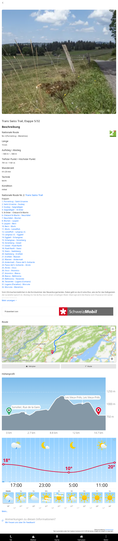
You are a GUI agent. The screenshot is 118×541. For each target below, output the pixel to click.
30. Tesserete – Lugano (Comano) (16, 281)
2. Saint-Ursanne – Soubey (13, 204)
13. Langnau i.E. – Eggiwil (12, 234)
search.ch (8, 361)
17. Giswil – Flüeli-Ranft (12, 245)
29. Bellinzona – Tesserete (13, 279)
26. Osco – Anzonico (10, 270)
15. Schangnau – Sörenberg (14, 240)
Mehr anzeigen (8, 300)
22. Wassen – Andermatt (12, 259)
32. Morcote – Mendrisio (12, 287)
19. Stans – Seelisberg (11, 251)
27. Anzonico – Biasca (11, 273)
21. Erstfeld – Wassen (11, 256)
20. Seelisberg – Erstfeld (12, 254)
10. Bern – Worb (9, 226)
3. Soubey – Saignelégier (12, 207)
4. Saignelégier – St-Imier (12, 209)
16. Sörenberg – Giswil (11, 243)
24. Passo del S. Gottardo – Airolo (16, 265)
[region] (59, 344)
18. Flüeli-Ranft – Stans (11, 248)
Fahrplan (32, 366)
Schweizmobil (109, 529)
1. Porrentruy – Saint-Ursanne (15, 201)
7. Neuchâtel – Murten (11, 218)
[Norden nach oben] (105, 359)
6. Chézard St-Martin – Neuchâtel (16, 215)
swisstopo (15, 361)
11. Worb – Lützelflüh (11, 229)
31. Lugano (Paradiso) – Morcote (16, 284)
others (32, 361)
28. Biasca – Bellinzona (11, 276)
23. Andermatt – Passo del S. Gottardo (18, 262)
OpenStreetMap (24, 361)
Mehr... (5, 511)
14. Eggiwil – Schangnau (12, 237)
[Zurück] (3, 3)
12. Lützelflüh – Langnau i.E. (14, 232)
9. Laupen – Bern (9, 223)
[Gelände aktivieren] (113, 329)
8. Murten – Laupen (10, 221)
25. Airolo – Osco (9, 267)
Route (89, 366)
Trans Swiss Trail (34, 195)
